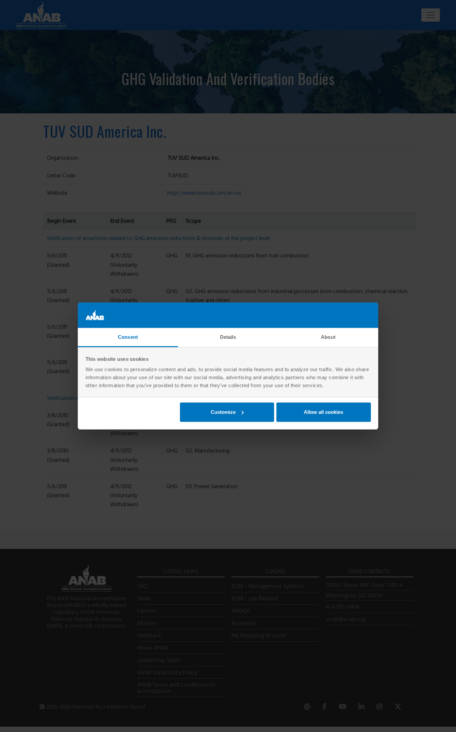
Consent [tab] (128, 337)
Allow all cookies (323, 412)
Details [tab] (228, 337)
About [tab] (328, 337)
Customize (223, 412)
